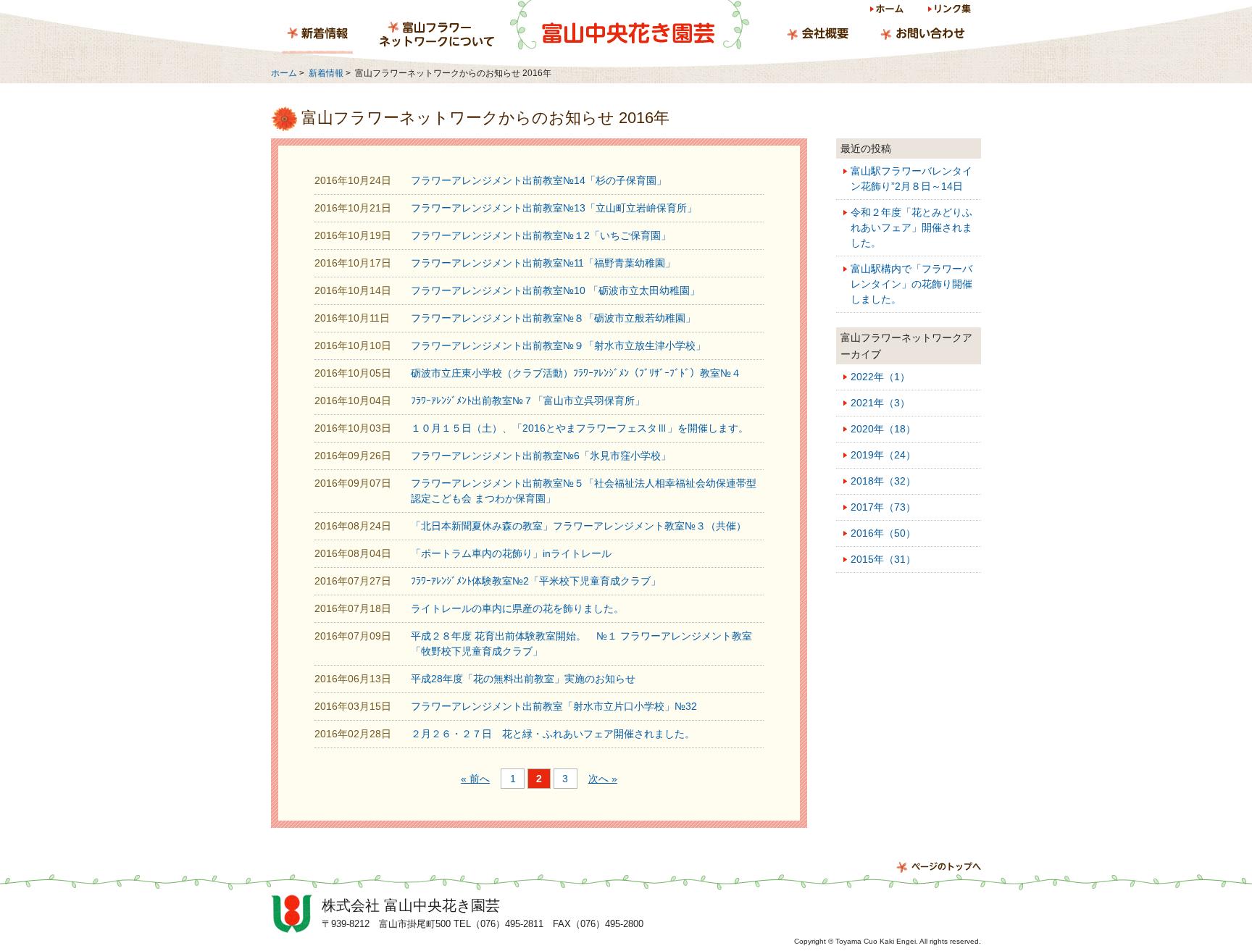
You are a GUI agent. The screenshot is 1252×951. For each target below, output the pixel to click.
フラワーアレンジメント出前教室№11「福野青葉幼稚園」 (543, 263)
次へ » (602, 778)
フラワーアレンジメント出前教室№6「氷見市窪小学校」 (541, 455)
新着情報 (317, 35)
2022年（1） (880, 376)
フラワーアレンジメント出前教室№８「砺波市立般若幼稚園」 (553, 318)
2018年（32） (883, 481)
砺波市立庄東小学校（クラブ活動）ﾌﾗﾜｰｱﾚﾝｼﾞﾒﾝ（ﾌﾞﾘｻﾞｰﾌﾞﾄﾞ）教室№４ (576, 373)
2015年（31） (883, 559)
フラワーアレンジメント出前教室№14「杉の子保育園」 (539, 180)
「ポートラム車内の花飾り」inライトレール (511, 553)
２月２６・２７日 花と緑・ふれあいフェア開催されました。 (553, 734)
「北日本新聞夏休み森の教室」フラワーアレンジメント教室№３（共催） (578, 526)
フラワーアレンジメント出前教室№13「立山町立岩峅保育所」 (554, 208)
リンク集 (948, 11)
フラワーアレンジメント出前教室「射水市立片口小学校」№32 (554, 706)
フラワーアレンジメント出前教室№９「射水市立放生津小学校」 (558, 345)
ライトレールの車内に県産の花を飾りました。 (517, 608)
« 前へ (475, 778)
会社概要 (818, 35)
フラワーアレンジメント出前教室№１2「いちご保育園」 (541, 235)
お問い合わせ (922, 35)
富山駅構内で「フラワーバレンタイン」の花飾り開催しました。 (911, 284)
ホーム (888, 11)
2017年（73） (883, 507)
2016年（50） (883, 533)
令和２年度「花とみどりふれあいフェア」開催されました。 (911, 227)
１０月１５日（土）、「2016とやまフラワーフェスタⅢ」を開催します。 (579, 428)
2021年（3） (880, 403)
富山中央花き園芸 (629, 25)
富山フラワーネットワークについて (437, 35)
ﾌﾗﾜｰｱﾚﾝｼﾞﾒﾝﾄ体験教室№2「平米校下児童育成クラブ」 (536, 581)
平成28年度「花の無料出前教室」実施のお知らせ (523, 678)
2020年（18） (883, 429)
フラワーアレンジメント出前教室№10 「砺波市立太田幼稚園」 (555, 290)
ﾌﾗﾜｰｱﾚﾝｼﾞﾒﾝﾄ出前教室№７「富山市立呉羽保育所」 (528, 400)
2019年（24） (883, 455)
